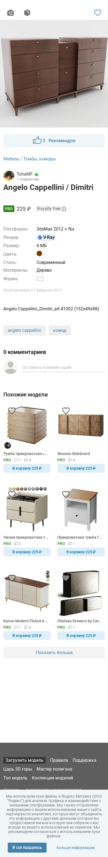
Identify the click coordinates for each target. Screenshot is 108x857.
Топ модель (15, 778)
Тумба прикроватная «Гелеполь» (26, 453)
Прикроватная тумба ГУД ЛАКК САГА (80, 537)
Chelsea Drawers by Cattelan (80, 621)
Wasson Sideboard (73, 453)
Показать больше (54, 652)
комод (59, 330)
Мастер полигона (54, 769)
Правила (59, 760)
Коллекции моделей (52, 778)
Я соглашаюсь (27, 847)
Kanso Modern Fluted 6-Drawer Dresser (26, 621)
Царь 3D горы (17, 769)
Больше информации (75, 847)
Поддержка (84, 760)
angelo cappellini (24, 330)
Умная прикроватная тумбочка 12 (26, 537)
